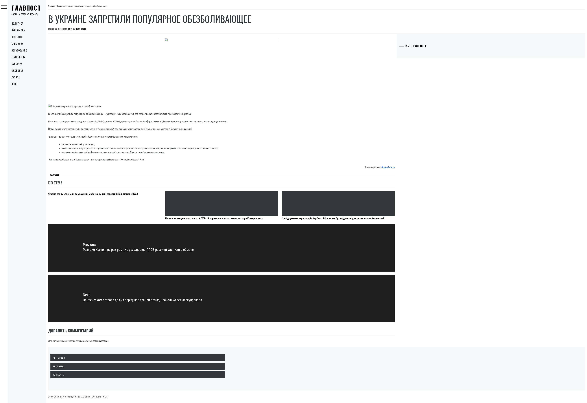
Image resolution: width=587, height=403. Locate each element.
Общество (17, 37)
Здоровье (17, 70)
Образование (19, 50)
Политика (17, 23)
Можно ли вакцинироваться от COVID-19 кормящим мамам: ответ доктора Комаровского (214, 218)
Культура (16, 64)
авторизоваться (101, 341)
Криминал (17, 44)
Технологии (18, 57)
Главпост (26, 7)
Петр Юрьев (81, 29)
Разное (15, 77)
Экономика (18, 30)
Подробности (388, 167)
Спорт (15, 84)
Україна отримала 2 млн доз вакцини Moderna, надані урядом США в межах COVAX (93, 194)
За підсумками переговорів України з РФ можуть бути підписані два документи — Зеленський (333, 218)
